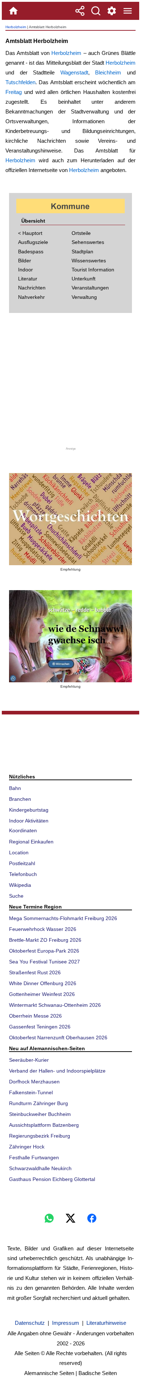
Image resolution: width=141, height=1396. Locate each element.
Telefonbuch (23, 874)
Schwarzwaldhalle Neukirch (40, 1168)
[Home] (13, 11)
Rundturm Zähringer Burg (38, 1103)
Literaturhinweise (106, 1323)
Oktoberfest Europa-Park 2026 (44, 951)
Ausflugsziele (33, 242)
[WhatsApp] (49, 1218)
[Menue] (128, 11)
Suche (16, 896)
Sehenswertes (88, 242)
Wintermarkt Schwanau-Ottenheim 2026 (55, 1005)
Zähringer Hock (26, 1147)
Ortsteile (81, 233)
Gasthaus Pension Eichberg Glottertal (52, 1179)
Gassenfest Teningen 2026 (39, 1027)
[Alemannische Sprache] (70, 519)
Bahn (15, 788)
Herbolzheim (15, 27)
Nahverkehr (31, 297)
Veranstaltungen (90, 288)
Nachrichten (32, 288)
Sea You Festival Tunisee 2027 (44, 962)
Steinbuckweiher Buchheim (40, 1114)
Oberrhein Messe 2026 (35, 1016)
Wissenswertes (89, 260)
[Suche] (96, 11)
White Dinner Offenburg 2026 (42, 983)
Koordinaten (23, 830)
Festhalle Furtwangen (34, 1157)
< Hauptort (30, 233)
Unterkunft (83, 279)
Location (19, 852)
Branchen (20, 799)
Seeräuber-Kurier (29, 1060)
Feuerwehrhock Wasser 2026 (42, 929)
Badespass (30, 251)
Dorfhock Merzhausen (34, 1081)
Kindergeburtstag (28, 810)
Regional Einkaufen (31, 842)
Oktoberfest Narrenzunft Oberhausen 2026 (58, 1037)
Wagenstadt (74, 72)
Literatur (27, 279)
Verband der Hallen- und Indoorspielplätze (57, 1071)
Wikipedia (20, 885)
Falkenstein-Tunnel (31, 1092)
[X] (70, 1218)
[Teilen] (80, 11)
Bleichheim (108, 72)
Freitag (13, 92)
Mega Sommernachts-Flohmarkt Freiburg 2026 (63, 918)
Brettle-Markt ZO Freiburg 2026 (45, 940)
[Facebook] (92, 1218)
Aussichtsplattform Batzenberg (44, 1125)
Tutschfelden (20, 82)
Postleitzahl (22, 863)
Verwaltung (84, 297)
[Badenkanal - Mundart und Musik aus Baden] (70, 636)
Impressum (65, 1323)
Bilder (24, 260)
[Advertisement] (70, 382)
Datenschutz (30, 1323)
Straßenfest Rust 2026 (35, 972)
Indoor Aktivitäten (28, 821)
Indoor (25, 269)
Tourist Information (93, 269)
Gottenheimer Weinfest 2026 (42, 994)
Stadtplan (82, 251)
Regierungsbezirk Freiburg (39, 1136)
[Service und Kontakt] (112, 11)
